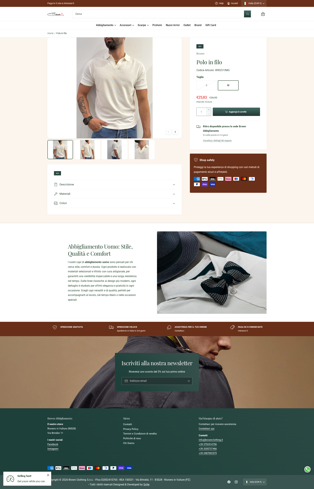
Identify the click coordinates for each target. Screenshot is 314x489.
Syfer (146, 484)
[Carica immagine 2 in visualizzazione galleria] (87, 149)
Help (221, 3)
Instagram (52, 448)
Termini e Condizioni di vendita (140, 433)
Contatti (127, 424)
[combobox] (162, 14)
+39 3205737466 (208, 448)
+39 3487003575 (208, 453)
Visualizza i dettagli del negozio (217, 140)
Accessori (125, 25)
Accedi (234, 3)
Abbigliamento (104, 25)
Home (50, 33)
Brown (200, 53)
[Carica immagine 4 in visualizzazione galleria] (142, 149)
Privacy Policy (130, 429)
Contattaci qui (206, 428)
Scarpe (142, 25)
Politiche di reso (132, 438)
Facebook (52, 444)
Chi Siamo (128, 443)
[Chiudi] (48, 475)
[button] (263, 14)
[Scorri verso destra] (175, 131)
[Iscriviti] (188, 381)
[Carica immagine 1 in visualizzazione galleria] (60, 149)
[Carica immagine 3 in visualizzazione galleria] (114, 149)
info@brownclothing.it (211, 439)
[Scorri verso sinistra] (168, 131)
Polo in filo (61, 33)
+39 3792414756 (208, 444)
